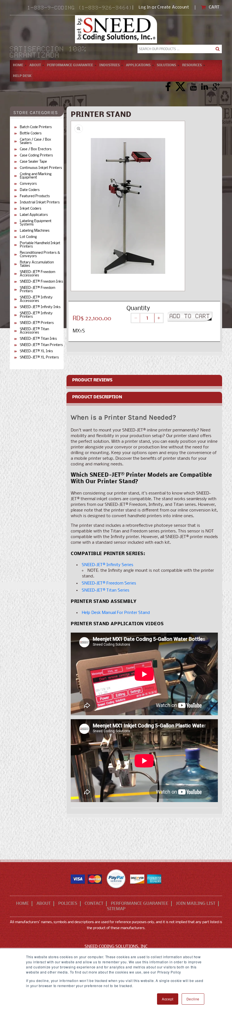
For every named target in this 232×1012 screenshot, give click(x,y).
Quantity (138, 308)
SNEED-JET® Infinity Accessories (36, 299)
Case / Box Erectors (35, 149)
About (43, 903)
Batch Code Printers (36, 127)
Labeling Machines (35, 231)
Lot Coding (28, 237)
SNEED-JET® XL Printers (39, 357)
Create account (173, 7)
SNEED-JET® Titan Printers (41, 345)
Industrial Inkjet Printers (40, 202)
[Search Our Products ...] (217, 49)
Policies (67, 903)
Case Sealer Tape (33, 162)
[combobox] (180, 49)
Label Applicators (34, 215)
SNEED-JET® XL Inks (36, 351)
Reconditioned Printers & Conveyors (40, 254)
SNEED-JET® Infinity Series (107, 565)
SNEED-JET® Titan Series (105, 590)
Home (22, 903)
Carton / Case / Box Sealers (35, 141)
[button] (35, 65)
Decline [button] (192, 998)
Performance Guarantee (139, 903)
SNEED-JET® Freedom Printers (37, 289)
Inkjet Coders (30, 208)
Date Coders (30, 190)
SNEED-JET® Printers (37, 323)
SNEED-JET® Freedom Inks (41, 281)
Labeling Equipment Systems (35, 223)
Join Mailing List (195, 903)
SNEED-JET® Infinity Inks (40, 307)
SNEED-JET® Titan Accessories (34, 331)
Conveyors (28, 184)
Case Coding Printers (36, 155)
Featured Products (35, 196)
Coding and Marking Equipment (35, 176)
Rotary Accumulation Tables (37, 264)
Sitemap (116, 909)
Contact (94, 903)
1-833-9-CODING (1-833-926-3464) (80, 8)
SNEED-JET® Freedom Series (109, 583)
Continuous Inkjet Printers (41, 168)
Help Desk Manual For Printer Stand (116, 613)
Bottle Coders (31, 133)
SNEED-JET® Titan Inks (38, 339)
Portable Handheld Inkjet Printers (40, 245)
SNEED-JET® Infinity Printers (36, 315)
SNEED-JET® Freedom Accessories (37, 273)
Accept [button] (167, 998)
